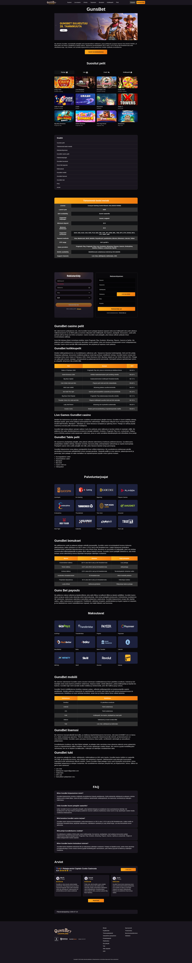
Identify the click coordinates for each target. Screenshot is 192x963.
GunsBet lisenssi (62, 176)
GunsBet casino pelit (63, 154)
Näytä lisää (96, 900)
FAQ (58, 183)
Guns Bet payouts (62, 165)
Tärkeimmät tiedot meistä (64, 146)
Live (84, 72)
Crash (105, 72)
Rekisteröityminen (62, 150)
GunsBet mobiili (61, 172)
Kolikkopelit (126, 72)
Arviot (58, 187)
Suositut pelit (61, 143)
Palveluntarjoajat (62, 157)
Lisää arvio (128, 869)
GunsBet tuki (61, 180)
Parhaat (63, 72)
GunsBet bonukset (62, 161)
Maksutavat (60, 169)
